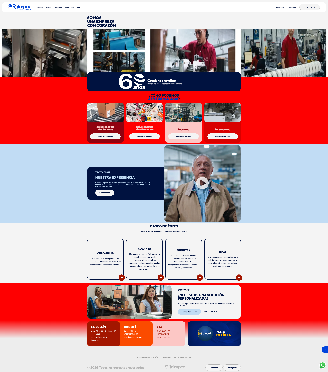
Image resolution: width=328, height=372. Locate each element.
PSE (78, 8)
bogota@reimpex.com (133, 337)
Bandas (49, 8)
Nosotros (292, 8)
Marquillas (39, 8)
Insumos (58, 8)
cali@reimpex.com (164, 337)
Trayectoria (280, 8)
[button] (202, 183)
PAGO (223, 333)
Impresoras (69, 8)
